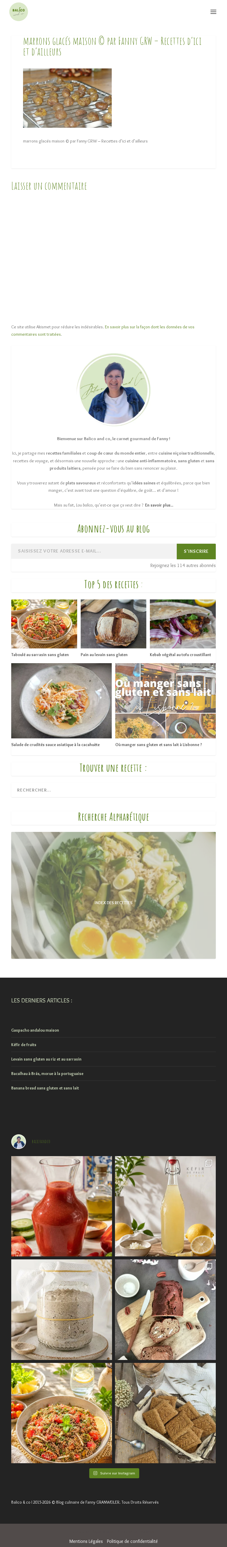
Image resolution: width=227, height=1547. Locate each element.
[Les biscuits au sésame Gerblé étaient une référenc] (165, 1413)
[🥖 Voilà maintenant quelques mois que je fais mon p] (61, 1309)
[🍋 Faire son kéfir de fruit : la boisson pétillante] (165, 1206)
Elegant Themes (102, 1532)
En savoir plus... (159, 505)
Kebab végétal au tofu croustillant (180, 654)
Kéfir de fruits (23, 1044)
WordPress (147, 1532)
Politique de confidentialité (132, 1541)
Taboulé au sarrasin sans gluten (40, 654)
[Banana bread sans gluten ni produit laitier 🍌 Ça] (165, 1309)
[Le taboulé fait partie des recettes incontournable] (61, 1413)
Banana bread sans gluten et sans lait (45, 1088)
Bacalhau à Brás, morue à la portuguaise (47, 1073)
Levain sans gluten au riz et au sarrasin (46, 1059)
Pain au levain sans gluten (104, 654)
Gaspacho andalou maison (35, 1030)
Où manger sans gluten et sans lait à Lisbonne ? (158, 744)
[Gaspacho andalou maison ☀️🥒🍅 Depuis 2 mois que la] (61, 1206)
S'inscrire (196, 551)
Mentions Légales (86, 1541)
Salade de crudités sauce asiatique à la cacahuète (55, 744)
